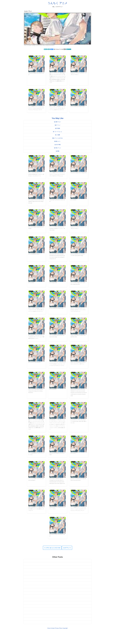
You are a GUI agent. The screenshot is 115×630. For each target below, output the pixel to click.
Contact (53, 628)
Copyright (65, 628)
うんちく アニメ (57, 3)
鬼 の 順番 (57, 134)
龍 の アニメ (68, 49)
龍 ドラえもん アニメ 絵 (58, 49)
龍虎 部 (52, 49)
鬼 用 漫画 (57, 128)
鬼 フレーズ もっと (57, 131)
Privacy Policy (58, 628)
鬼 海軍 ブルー (57, 121)
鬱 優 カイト (57, 141)
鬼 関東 (57, 151)
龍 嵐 (49, 49)
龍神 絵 (45, 49)
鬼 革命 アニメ (57, 148)
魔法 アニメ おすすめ (57, 138)
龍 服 (64, 49)
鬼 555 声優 (57, 144)
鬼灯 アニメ (57, 125)
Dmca (48, 628)
